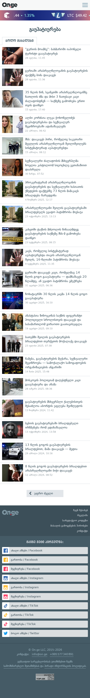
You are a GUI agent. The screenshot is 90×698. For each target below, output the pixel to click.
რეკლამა (82, 515)
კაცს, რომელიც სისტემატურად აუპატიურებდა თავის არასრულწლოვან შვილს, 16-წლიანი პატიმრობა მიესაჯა (45, 257)
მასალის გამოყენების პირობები (69, 525)
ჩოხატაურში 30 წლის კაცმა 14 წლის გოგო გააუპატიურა (45, 300)
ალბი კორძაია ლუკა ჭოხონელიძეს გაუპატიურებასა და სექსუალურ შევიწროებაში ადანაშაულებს (45, 124)
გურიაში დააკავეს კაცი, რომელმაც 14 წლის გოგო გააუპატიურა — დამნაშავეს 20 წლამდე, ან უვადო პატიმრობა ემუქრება (45, 279)
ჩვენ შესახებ (80, 510)
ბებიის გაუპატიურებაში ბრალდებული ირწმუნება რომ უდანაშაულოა (45, 430)
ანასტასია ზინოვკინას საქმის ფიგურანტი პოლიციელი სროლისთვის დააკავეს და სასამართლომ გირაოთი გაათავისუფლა (45, 322)
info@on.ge (39, 654)
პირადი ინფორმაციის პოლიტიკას (65, 665)
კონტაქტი (82, 530)
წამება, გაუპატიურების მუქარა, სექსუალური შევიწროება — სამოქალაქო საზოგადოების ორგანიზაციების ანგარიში (45, 365)
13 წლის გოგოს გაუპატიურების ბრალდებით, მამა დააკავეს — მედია (45, 451)
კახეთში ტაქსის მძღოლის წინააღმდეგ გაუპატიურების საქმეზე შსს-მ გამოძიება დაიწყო (45, 236)
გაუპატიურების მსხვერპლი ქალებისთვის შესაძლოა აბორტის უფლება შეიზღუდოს (45, 408)
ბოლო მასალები (19, 40)
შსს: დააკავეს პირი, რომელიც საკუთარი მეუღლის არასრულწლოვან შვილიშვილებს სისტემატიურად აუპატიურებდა (45, 146)
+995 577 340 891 (61, 654)
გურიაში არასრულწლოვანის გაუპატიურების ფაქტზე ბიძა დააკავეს (45, 77)
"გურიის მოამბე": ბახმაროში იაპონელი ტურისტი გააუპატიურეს (45, 55)
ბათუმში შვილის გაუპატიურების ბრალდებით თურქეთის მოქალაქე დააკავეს (45, 343)
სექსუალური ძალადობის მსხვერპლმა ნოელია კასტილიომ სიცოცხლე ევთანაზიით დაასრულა (45, 167)
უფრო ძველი (43, 493)
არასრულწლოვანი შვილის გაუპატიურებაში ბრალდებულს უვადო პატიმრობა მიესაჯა (45, 214)
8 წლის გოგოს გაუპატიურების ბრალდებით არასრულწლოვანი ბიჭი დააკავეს (45, 473)
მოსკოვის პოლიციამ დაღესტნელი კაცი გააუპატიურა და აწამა (45, 387)
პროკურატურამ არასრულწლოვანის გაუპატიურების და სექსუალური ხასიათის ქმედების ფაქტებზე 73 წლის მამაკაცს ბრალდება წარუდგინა (45, 191)
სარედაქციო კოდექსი (75, 520)
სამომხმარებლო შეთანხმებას (21, 665)
